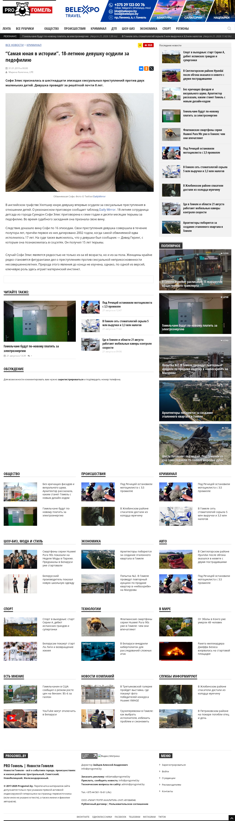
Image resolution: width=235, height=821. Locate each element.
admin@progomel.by (133, 784)
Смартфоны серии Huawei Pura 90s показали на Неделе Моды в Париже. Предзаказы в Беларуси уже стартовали (59, 558)
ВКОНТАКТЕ (83, 816)
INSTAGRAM (149, 816)
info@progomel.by (91, 768)
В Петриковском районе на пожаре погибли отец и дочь (213, 714)
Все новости (15, 45)
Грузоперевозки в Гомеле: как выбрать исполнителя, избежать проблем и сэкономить (136, 716)
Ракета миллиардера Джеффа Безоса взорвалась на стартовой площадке (214, 649)
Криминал (98, 28)
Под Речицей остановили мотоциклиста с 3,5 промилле (127, 305)
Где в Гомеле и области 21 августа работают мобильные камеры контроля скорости (127, 344)
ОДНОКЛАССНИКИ (102, 816)
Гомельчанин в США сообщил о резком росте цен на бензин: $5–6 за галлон (58, 692)
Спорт (166, 28)
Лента (7, 28)
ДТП (114, 28)
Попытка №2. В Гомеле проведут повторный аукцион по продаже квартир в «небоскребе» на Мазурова (195, 369)
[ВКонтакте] (141, 68)
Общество (51, 28)
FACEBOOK (120, 816)
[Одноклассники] (146, 68)
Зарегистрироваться (174, 764)
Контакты (167, 791)
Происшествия (75, 28)
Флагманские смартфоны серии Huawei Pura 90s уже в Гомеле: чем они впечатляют (204, 134)
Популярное (170, 245)
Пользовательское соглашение (128, 804)
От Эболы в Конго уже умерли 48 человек (212, 620)
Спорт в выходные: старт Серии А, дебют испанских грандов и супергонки (204, 56)
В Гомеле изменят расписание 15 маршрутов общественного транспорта (192, 284)
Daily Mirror (107, 210)
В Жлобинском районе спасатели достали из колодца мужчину (203, 188)
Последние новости (170, 45)
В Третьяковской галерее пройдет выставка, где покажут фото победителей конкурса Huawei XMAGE (136, 693)
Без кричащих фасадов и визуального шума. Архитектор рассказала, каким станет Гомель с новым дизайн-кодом (204, 95)
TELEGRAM (134, 816)
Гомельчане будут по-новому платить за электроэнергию (55, 36)
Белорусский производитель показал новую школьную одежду (58, 579)
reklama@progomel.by (117, 776)
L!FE (31, 72)
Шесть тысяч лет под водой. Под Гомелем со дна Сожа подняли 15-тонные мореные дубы (192, 458)
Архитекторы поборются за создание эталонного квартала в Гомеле (203, 227)
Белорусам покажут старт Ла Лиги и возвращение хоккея (59, 647)
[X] (151, 68)
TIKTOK (162, 816)
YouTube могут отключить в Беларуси (59, 712)
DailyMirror (99, 196)
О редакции (168, 778)
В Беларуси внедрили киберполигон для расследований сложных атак (135, 649)
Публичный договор (94, 804)
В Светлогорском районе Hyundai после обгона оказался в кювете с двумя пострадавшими (203, 75)
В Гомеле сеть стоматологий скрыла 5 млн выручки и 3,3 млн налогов (162, 36)
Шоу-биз (128, 28)
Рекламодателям (171, 784)
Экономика (148, 28)
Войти (165, 771)
